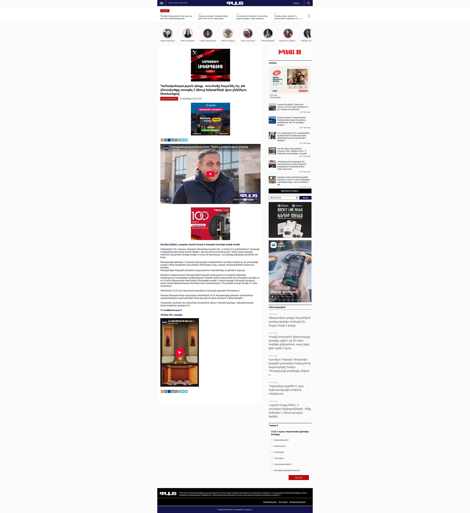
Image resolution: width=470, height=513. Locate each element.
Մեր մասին (283, 502)
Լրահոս (273, 63)
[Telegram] (186, 140)
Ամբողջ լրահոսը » (290, 191)
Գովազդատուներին (297, 502)
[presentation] (300, 17)
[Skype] (182, 140)
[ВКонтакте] (165, 140)
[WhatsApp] (179, 140)
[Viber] (176, 140)
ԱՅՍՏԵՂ (173, 244)
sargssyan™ (249, 509)
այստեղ (178, 315)
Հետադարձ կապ (270, 502)
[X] (169, 140)
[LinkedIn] (172, 140)
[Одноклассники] (162, 140)
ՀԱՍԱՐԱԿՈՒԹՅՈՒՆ (169, 99)
